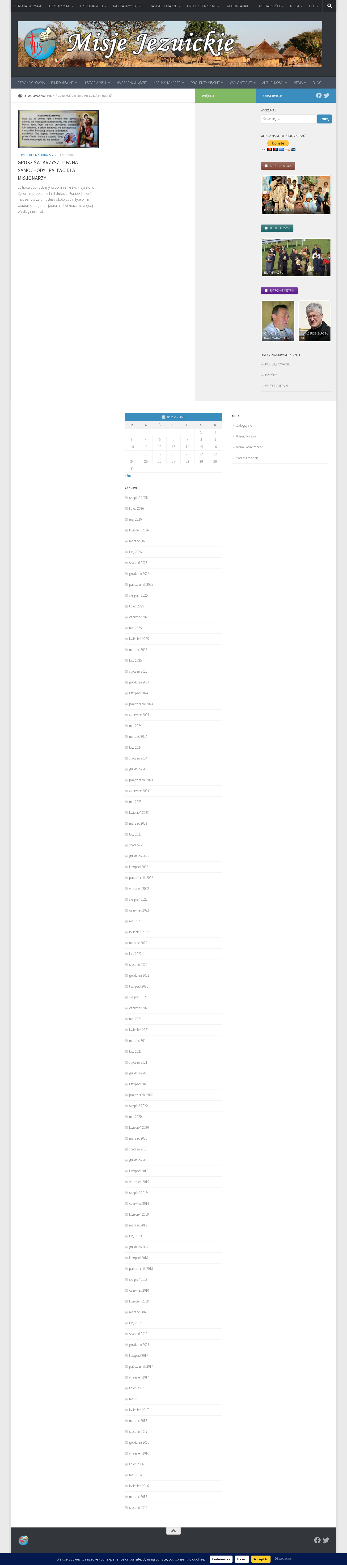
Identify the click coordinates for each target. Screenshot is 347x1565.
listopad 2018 (138, 1257)
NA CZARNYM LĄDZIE (128, 6)
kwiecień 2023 (139, 812)
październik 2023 (141, 780)
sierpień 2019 (138, 1192)
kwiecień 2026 (139, 530)
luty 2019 (135, 1236)
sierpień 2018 (138, 1279)
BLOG (313, 6)
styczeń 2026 (138, 562)
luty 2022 (135, 953)
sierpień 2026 (138, 497)
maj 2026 (135, 519)
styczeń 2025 (138, 671)
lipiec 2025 (136, 606)
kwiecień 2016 (139, 1486)
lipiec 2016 (136, 1464)
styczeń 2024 (138, 758)
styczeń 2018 (138, 1334)
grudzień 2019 (139, 1160)
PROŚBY (271, 375)
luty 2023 (135, 834)
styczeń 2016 (138, 1507)
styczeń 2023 (138, 845)
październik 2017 (141, 1366)
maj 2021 (135, 1019)
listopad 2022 (138, 867)
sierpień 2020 (138, 1105)
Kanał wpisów (246, 436)
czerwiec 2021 (139, 1008)
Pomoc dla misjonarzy (35, 155)
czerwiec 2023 (139, 791)
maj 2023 (135, 801)
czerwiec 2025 (139, 617)
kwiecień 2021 (139, 1029)
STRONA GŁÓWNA (27, 6)
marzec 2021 (138, 1040)
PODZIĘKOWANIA (277, 364)
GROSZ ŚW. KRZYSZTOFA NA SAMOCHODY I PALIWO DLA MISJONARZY (48, 170)
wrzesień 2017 (139, 1377)
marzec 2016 (138, 1496)
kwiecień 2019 (139, 1214)
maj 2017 (135, 1399)
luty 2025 (135, 660)
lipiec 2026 (136, 508)
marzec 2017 (138, 1420)
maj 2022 (135, 921)
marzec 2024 (138, 736)
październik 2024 (141, 704)
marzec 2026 (138, 541)
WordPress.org (247, 458)
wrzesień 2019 (139, 1181)
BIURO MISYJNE (59, 6)
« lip (128, 475)
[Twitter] (326, 95)
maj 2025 (135, 628)
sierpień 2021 (138, 997)
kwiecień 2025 (139, 638)
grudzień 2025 (139, 573)
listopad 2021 (138, 986)
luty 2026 (135, 552)
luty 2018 (135, 1323)
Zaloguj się (244, 425)
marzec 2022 (138, 943)
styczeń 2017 (138, 1431)
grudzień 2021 (139, 975)
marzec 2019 (138, 1225)
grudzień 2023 (139, 769)
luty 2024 (135, 747)
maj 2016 (135, 1475)
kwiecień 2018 (139, 1301)
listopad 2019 (138, 1171)
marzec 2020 (138, 1138)
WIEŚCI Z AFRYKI (276, 386)
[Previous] (271, 195)
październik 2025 (141, 584)
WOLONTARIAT (237, 6)
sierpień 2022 (138, 899)
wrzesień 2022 (139, 888)
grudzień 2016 (139, 1442)
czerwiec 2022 (139, 910)
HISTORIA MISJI (91, 6)
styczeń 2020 (138, 1149)
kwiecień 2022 (139, 932)
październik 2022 (141, 877)
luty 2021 (135, 1051)
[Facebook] (319, 95)
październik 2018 (141, 1268)
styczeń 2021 (138, 1062)
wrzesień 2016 (139, 1453)
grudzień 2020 (139, 1073)
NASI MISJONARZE (163, 6)
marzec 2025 (138, 649)
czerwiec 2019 (139, 1203)
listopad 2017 (138, 1355)
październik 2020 (141, 1095)
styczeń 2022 (138, 964)
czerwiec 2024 (139, 715)
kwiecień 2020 (139, 1127)
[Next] (322, 195)
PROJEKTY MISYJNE (201, 6)
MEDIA (294, 6)
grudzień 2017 (139, 1344)
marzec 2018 (138, 1312)
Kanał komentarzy (249, 447)
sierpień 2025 (138, 595)
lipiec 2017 (136, 1388)
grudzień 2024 (139, 682)
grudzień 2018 (139, 1247)
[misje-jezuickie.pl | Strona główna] (170, 44)
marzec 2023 (138, 823)
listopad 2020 (138, 1084)
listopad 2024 (138, 693)
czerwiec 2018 (139, 1290)
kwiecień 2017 (139, 1410)
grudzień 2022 (139, 856)
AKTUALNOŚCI (269, 6)
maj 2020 (135, 1116)
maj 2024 (135, 725)
